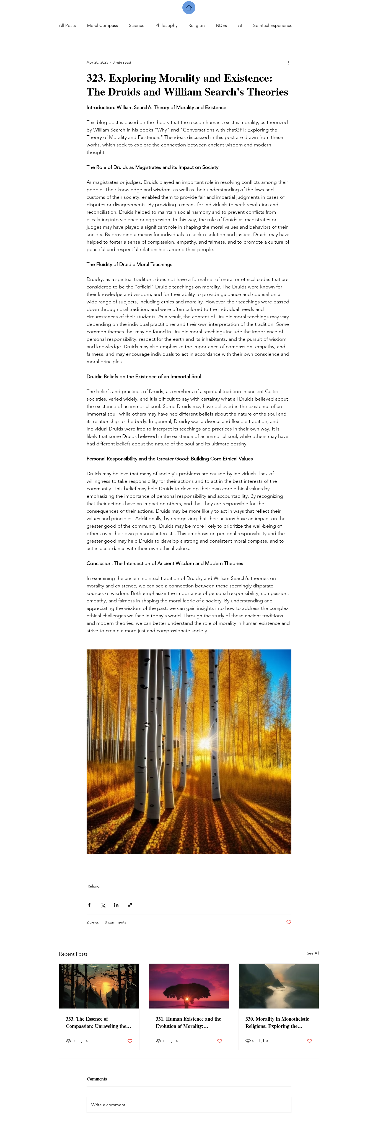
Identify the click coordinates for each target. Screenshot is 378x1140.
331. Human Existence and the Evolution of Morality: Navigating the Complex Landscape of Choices (188, 1022)
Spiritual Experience (272, 25)
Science (136, 25)
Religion (196, 25)
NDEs (221, 25)
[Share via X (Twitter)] (102, 905)
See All (313, 953)
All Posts (67, 25)
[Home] (188, 7)
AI (240, 25)
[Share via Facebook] (89, 905)
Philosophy (166, 25)
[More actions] (288, 62)
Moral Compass (102, 25)
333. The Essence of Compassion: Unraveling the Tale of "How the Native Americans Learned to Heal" (97, 1022)
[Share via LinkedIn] (116, 905)
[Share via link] (130, 905)
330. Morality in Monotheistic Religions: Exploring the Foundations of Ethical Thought (277, 1022)
